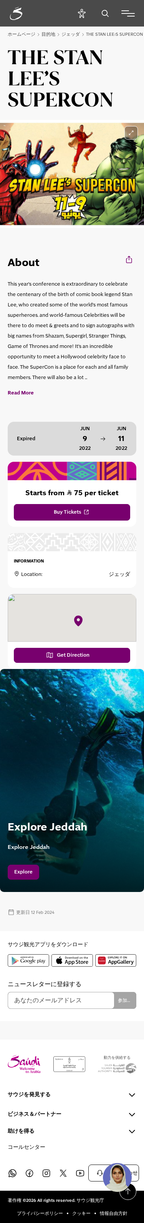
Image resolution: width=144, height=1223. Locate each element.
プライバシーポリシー (40, 1213)
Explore (23, 872)
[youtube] (79, 1173)
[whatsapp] (12, 1173)
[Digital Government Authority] (69, 1064)
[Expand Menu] (128, 13)
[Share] (129, 259)
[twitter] (63, 1173)
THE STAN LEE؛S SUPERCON (114, 34)
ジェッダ (70, 34)
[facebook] (29, 1173)
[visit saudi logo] (24, 13)
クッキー (81, 1213)
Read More (21, 393)
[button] (117, 1177)
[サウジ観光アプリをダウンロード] (28, 960)
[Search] (105, 13)
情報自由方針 (113, 1213)
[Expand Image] (131, 133)
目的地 (48, 34)
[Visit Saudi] (24, 1064)
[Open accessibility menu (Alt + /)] (81, 13)
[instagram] (46, 1173)
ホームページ (21, 34)
